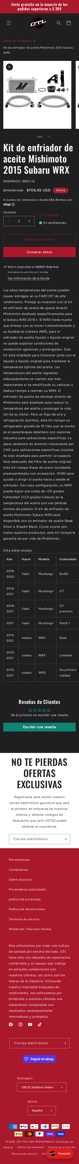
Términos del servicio (24, 1153)
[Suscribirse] (65, 839)
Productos (24, 40)
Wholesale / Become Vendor (30, 929)
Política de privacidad (61, 1147)
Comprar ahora (39, 252)
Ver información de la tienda (29, 278)
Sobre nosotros (20, 879)
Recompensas (19, 860)
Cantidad (9, 212)
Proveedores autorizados (27, 889)
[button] (9, 23)
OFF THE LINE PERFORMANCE (36, 1141)
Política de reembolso (31, 1147)
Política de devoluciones (27, 909)
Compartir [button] (51, 215)
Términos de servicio (24, 919)
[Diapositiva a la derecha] (49, 137)
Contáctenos (18, 870)
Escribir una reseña (39, 727)
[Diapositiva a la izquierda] (30, 137)
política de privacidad (24, 899)
